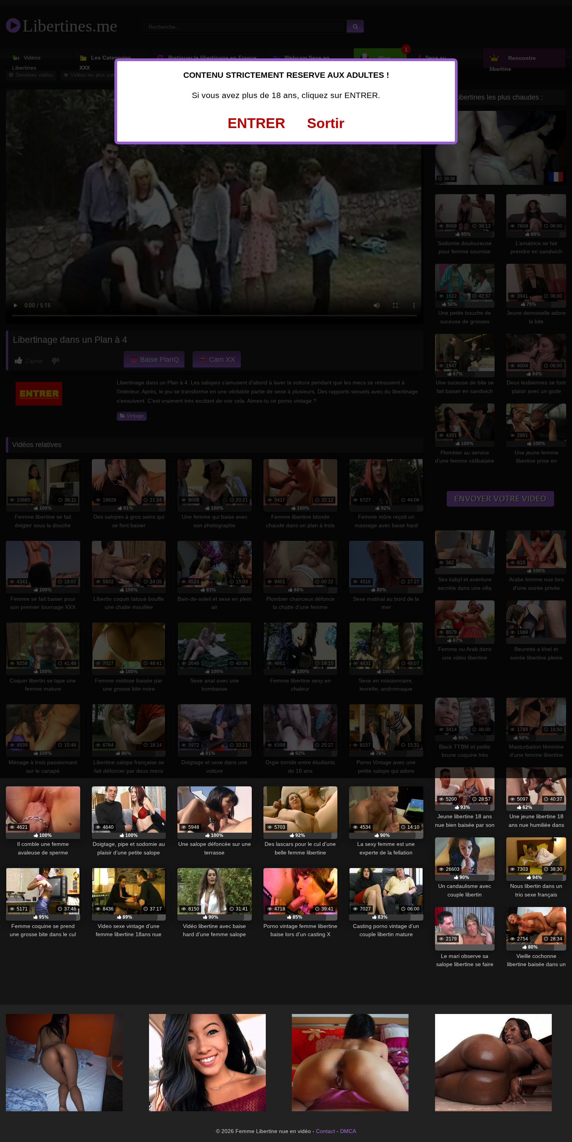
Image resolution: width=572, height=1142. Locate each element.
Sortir (325, 123)
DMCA (348, 1131)
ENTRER (256, 123)
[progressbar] (43, 836)
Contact (325, 1131)
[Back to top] (548, 1118)
